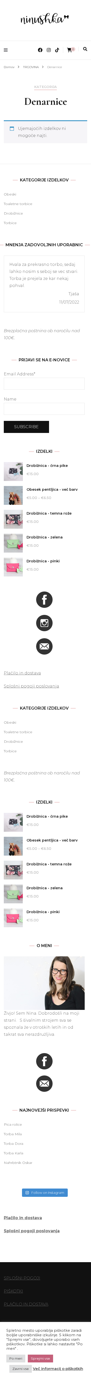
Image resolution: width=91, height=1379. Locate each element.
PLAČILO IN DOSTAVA (26, 1304)
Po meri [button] (15, 1358)
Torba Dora (13, 1143)
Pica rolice (13, 1124)
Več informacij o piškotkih (58, 1368)
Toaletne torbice (18, 204)
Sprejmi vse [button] (40, 1358)
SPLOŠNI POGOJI (22, 1278)
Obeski (10, 194)
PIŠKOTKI (13, 1291)
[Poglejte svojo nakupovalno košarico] (69, 50)
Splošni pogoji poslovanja (31, 686)
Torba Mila (13, 1134)
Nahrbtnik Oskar (18, 1162)
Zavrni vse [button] (20, 1369)
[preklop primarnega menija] (7, 50)
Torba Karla (13, 1153)
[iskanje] (85, 49)
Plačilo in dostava (22, 673)
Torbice (10, 223)
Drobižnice (13, 213)
